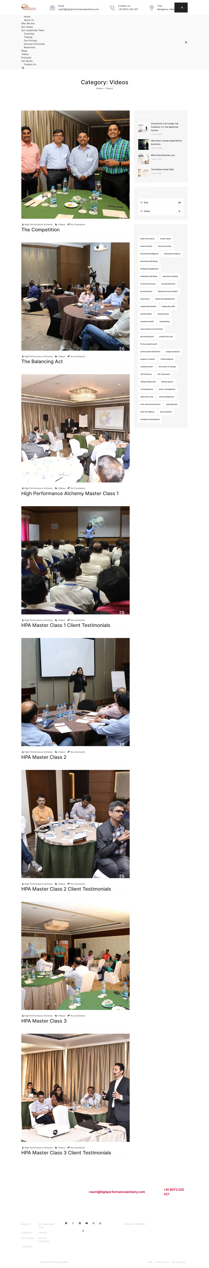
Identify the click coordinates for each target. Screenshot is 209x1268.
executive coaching (170, 276)
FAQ (150, 1262)
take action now (146, 397)
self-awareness (163, 374)
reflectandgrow (167, 359)
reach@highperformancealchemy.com (117, 1192)
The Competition (40, 229)
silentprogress (167, 381)
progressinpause (173, 351)
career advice (165, 238)
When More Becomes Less (163, 155)
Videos (25, 54)
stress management (167, 389)
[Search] (22, 67)
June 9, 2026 (156, 173)
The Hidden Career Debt (162, 169)
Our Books (27, 61)
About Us (29, 20)
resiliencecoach (146, 366)
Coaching (29, 33)
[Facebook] (66, 1223)
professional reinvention (150, 351)
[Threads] (100, 1223)
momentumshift (147, 321)
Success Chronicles (34, 43)
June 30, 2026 (156, 134)
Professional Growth (148, 344)
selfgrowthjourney (148, 381)
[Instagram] (93, 1223)
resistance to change (167, 366)
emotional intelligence (149, 254)
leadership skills (168, 306)
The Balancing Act (42, 361)
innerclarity (145, 299)
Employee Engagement (149, 269)
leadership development (165, 299)
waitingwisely (171, 404)
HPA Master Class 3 (44, 1021)
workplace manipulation (150, 419)
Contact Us (30, 64)
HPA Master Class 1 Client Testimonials (65, 625)
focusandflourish (168, 284)
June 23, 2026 (156, 148)
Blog (146, 202)
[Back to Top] (203, 1263)
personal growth (147, 336)
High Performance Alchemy (38, 224)
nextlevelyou (165, 321)
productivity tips (166, 336)
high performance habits (168, 291)
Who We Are (28, 23)
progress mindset (147, 359)
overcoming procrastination (151, 329)
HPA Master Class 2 (44, 757)
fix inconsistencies (148, 284)
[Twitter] (73, 1223)
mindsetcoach (163, 314)
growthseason (146, 291)
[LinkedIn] (80, 1223)
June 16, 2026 (156, 159)
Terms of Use (162, 1262)
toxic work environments (150, 404)
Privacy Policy (179, 1262)
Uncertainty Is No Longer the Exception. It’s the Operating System (164, 127)
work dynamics (166, 412)
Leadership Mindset (148, 306)
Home (27, 16)
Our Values (27, 26)
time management (166, 397)
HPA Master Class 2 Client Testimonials (66, 889)
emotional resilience (172, 254)
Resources (29, 47)
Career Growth (146, 246)
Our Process (30, 40)
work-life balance (147, 412)
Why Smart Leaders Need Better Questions (166, 142)
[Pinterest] (83, 1231)
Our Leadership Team (32, 30)
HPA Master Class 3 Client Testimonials (66, 1153)
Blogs (24, 50)
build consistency (147, 238)
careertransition (164, 246)
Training (28, 37)
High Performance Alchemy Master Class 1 (70, 493)
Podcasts (26, 57)
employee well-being (148, 276)
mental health (146, 314)
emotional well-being (148, 261)
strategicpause (146, 389)
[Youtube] (86, 1223)
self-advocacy (146, 374)
